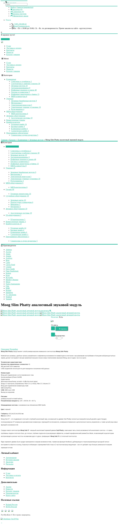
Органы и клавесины (20, 92)
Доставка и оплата (13, 48)
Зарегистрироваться (25, 7)
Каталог (12, 140)
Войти (13, 7)
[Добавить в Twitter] (89, 343)
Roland (8, 290)
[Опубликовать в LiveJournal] (94, 343)
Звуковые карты (18, 200)
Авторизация (11, 458)
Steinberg (9, 293)
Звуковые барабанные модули (24, 101)
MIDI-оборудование (14, 111)
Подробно (14, 349)
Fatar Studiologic (12, 271)
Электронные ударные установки (26, 107)
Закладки (9, 462)
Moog (8, 282)
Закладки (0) (17, 9)
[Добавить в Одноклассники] (84, 343)
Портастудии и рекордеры (21, 202)
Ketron (8, 273)
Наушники (15, 207)
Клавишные (11, 79)
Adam (8, 254)
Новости (9, 52)
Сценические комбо (20, 131)
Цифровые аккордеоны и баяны (25, 94)
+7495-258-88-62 (20, 24)
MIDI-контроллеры (19, 114)
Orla (7, 286)
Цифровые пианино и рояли (24, 90)
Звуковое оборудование (15, 116)
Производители (12, 493)
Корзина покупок (19, 14)
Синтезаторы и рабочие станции (25, 84)
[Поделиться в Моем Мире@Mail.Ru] (79, 343)
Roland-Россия (11, 505)
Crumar (8, 267)
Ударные (9, 99)
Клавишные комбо (19, 129)
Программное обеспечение (17, 133)
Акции (8, 487)
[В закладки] (53, 328)
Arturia (8, 256)
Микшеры (15, 204)
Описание (5, 349)
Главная (4, 140)
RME (8, 288)
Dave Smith (10, 269)
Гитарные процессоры (20, 194)
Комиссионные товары (15, 120)
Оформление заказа (20, 16)
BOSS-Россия (11, 507)
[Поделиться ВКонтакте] (69, 343)
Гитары (10, 189)
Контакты (10, 50)
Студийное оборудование (17, 196)
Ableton (9, 250)
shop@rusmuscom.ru (22, 26)
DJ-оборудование (13, 215)
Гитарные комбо (19, 124)
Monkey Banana (12, 280)
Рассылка (9, 464)
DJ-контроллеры (17, 219)
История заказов (12, 460)
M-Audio (9, 278)
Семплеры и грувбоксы (21, 81)
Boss (7, 260)
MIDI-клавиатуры (19, 96)
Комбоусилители (13, 122)
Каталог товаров (13, 55)
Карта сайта (10, 495)
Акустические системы (21, 118)
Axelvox (9, 258)
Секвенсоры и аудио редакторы (24, 135)
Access (8, 252)
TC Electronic (11, 295)
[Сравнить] (53, 335)
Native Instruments (13, 284)
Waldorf (9, 297)
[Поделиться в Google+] (99, 343)
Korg (8, 275)
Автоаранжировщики (20, 88)
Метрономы (16, 103)
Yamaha (9, 299)
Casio (8, 262)
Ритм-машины (17, 109)
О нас (8, 46)
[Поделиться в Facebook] (74, 343)
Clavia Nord (10, 265)
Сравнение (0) (18, 12)
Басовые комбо (18, 126)
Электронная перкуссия (21, 105)
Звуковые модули (19, 86)
